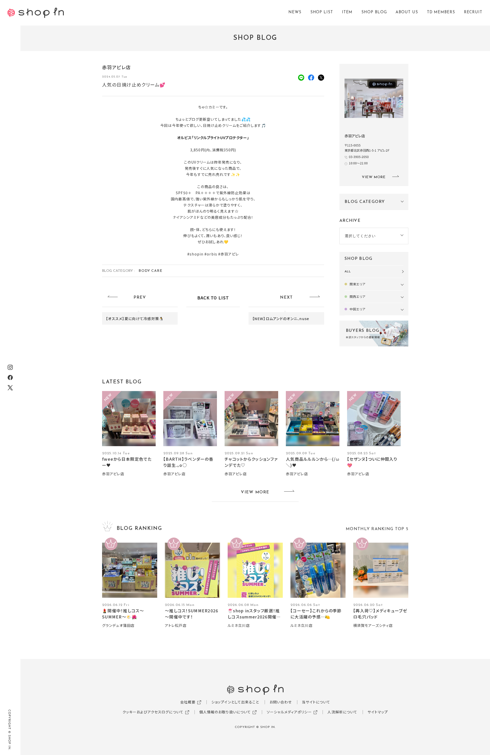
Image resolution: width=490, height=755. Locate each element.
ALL (348, 271)
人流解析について (342, 711)
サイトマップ (378, 711)
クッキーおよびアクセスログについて (152, 711)
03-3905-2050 (359, 156)
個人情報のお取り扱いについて (225, 711)
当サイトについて (316, 701)
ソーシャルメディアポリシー (289, 711)
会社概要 (187, 701)
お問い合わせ (281, 701)
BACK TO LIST (213, 298)
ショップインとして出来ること (235, 701)
